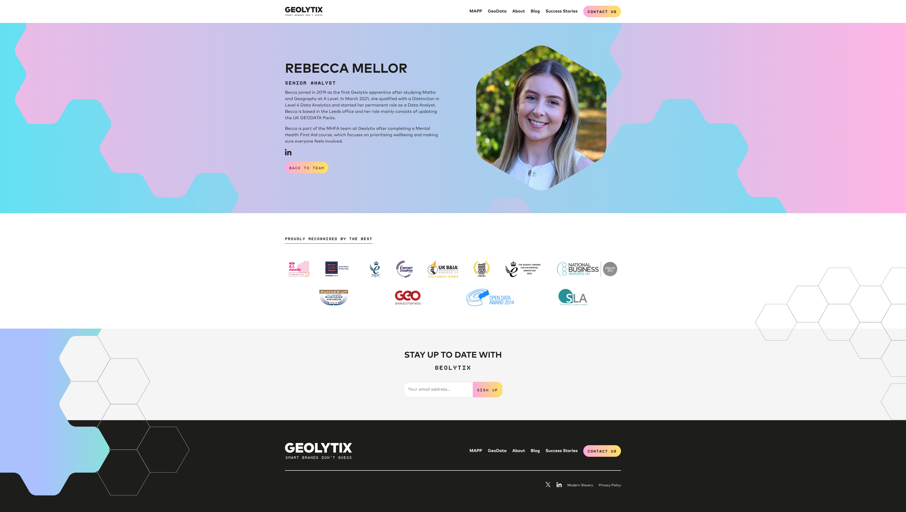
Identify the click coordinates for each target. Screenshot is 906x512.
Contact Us (602, 11)
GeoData (497, 11)
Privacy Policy (610, 485)
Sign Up (487, 390)
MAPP (476, 11)
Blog (535, 11)
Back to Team (306, 167)
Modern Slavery (580, 485)
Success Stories (561, 11)
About (518, 11)
